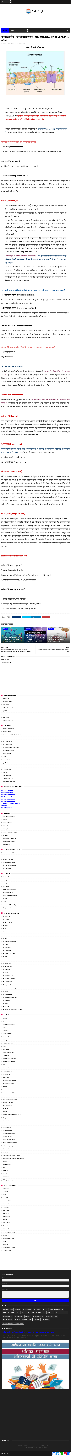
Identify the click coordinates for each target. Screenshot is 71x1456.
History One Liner (7, 829)
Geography (6, 1118)
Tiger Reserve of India (9, 1247)
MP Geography (7, 950)
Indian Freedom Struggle (10, 832)
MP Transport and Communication (13, 1010)
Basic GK (5, 1030)
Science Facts (7, 760)
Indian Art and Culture (9, 1139)
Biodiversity (6, 877)
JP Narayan (6, 1235)
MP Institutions (7, 963)
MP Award (5, 925)
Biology (22, 43)
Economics (6, 1077)
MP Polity (5, 991)
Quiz (4, 1167)
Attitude (5, 1191)
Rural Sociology (7, 753)
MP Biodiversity (7, 929)
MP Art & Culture (7, 922)
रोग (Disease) (7, 775)
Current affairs (7, 732)
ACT (4, 1021)
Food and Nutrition (8, 892)
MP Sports (5, 1003)
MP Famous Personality (9, 865)
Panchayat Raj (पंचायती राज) (11, 747)
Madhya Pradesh (7, 792)
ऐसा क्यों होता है (7, 769)
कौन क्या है (6, 772)
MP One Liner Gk (7, 744)
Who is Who (6, 717)
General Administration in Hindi (12, 735)
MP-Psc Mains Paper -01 (9, 795)
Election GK (6, 1213)
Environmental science (9, 889)
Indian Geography (8, 1146)
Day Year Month (7, 1071)
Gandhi (5, 1111)
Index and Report (7, 701)
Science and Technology (10, 905)
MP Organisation (7, 985)
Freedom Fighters (8, 859)
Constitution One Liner (9, 1058)
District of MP (6, 916)
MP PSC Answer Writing (9, 988)
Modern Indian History (9, 841)
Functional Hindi (7, 1105)
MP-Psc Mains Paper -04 (9, 801)
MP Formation (7, 947)
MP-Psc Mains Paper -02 (9, 797)
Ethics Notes (6, 1216)
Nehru (4, 1241)
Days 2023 (6, 1207)
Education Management (10, 1080)
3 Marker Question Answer (10, 803)
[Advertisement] (35, 21)
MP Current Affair (7, 741)
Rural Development (8, 750)
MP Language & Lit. (8, 975)
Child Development (8, 728)
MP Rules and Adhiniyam (10, 997)
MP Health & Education (9, 953)
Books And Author (8, 1043)
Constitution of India (9, 1061)
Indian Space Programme (10, 895)
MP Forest (5, 944)
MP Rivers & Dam (7, 994)
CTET (4, 1046)
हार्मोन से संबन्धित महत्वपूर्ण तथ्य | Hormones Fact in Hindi (12, 638)
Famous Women (7, 856)
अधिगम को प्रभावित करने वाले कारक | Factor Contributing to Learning (28, 1332)
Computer (6, 1055)
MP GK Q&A (6, 919)
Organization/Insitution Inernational (13, 1158)
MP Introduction (7, 966)
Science (5, 756)
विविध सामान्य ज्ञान (8, 720)
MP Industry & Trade (8, 960)
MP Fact (5, 938)
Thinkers (5, 714)
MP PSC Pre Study (7, 790)
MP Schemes (6, 1000)
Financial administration (10, 1099)
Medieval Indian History (9, 838)
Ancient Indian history (9, 816)
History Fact (6, 826)
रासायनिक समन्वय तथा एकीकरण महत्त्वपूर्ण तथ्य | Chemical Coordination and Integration (35, 636)
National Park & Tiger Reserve (11, 708)
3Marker (5, 1018)
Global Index (6, 1121)
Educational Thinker (8, 1083)
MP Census (6, 932)
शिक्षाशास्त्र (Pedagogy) (9, 781)
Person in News (7, 868)
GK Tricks (5, 1108)
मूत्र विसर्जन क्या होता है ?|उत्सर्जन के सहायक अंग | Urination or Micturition (56, 637)
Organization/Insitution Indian (11, 1155)
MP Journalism (7, 969)
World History (6, 844)
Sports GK (5, 763)
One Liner (5, 1152)
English (5, 1086)
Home (5, 30)
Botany (5, 883)
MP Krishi (5, 972)
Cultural (5, 819)
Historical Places (7, 823)
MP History (6, 835)
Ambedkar (6, 1188)
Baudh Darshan (7, 1033)
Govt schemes (7, 1124)
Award (4, 1027)
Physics (5, 898)
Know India (6, 705)
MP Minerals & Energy (9, 978)
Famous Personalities (9, 853)
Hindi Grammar (7, 738)
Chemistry (6, 886)
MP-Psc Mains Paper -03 (9, 799)
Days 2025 (6, 698)
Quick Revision (7, 711)
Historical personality (9, 862)
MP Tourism (6, 1006)
